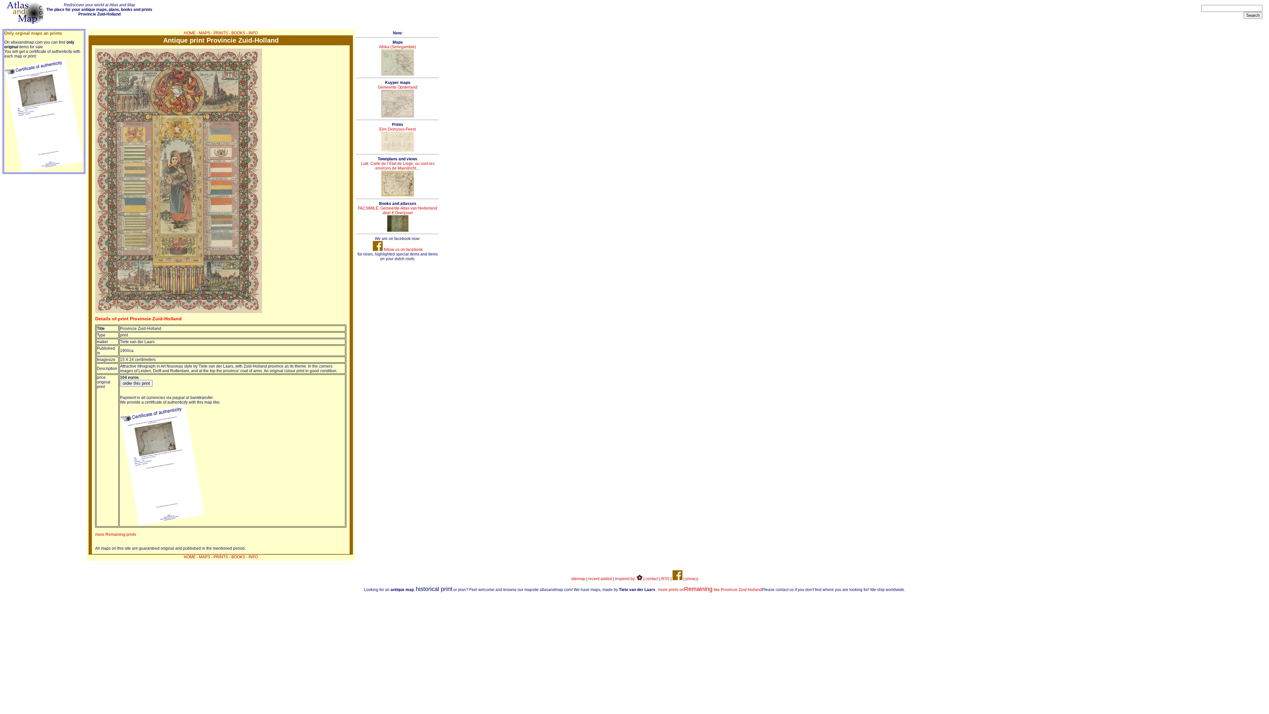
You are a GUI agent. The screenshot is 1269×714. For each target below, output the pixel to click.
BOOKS (238, 33)
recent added (600, 578)
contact (651, 578)
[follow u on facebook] (677, 578)
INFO (253, 33)
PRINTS (220, 33)
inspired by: (626, 578)
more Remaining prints (115, 534)
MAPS (204, 33)
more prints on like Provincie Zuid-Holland (710, 589)
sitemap (578, 578)
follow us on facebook (403, 249)
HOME (190, 33)
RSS (665, 578)
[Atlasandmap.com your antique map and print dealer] (26, 22)
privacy (691, 578)
